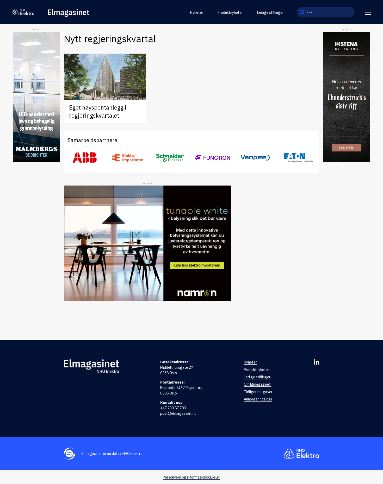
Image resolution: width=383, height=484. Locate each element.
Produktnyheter (230, 12)
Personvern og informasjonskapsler (191, 477)
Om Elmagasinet (257, 384)
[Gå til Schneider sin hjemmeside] (170, 157)
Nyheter (196, 12)
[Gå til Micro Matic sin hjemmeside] (212, 157)
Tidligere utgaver (258, 392)
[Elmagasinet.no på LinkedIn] (316, 362)
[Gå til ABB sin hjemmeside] (85, 157)
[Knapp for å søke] (302, 12)
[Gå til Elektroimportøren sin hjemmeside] (127, 157)
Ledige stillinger (270, 12)
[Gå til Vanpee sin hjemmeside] (255, 157)
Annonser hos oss (258, 399)
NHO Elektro (132, 453)
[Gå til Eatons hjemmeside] (298, 157)
